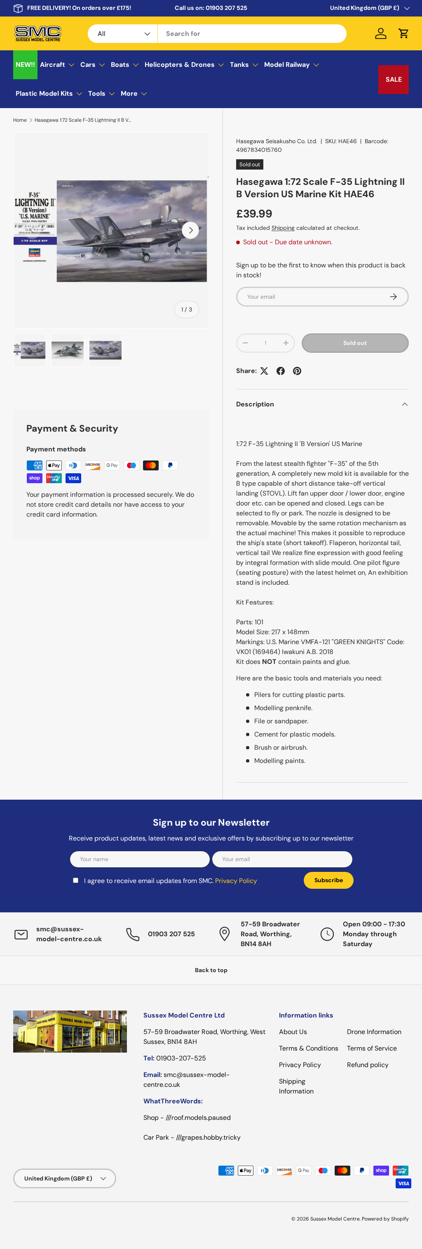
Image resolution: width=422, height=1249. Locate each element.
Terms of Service (372, 1048)
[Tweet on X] (264, 371)
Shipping (283, 227)
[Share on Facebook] (280, 371)
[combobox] (217, 33)
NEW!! (25, 64)
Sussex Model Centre (335, 1219)
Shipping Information (296, 1086)
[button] (404, 33)
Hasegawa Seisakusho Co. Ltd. (276, 141)
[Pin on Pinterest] (297, 371)
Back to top (211, 970)
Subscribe (328, 880)
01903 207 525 (226, 8)
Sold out (355, 343)
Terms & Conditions (308, 1048)
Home (20, 120)
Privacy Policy (236, 880)
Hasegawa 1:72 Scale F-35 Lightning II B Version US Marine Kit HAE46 (84, 120)
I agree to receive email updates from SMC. (170, 880)
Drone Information (374, 1031)
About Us (293, 1031)
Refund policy (368, 1064)
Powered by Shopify (385, 1219)
